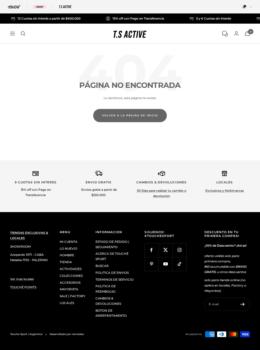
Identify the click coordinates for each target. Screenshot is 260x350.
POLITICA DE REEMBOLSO (105, 288)
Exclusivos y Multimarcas (224, 191)
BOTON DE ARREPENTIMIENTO (111, 313)
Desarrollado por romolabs (67, 334)
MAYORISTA (69, 289)
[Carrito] (247, 33)
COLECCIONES (71, 276)
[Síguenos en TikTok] (179, 264)
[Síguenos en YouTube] (165, 264)
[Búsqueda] (23, 33)
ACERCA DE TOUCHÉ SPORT (111, 256)
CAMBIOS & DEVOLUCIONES (108, 301)
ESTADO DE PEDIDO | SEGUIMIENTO (112, 244)
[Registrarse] (242, 304)
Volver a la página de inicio (130, 115)
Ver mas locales (22, 279)
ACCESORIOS (70, 282)
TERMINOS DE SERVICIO (114, 279)
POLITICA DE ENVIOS (112, 273)
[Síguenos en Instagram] (179, 250)
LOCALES (67, 303)
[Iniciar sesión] (236, 33)
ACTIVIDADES (71, 269)
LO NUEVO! (68, 248)
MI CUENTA (68, 242)
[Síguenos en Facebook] (151, 250)
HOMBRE (67, 255)
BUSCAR (102, 266)
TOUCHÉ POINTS (23, 287)
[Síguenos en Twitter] (165, 250)
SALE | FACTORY (72, 296)
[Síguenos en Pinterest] (151, 264)
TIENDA (66, 262)
